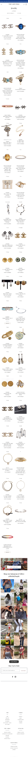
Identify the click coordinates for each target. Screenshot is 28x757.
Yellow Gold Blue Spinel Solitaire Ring (20, 36)
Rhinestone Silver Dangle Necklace (7, 142)
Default (10, 13)
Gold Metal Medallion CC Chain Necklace (7, 344)
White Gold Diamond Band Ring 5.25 (20, 167)
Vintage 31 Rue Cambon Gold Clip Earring (7, 369)
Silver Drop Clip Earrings (7, 194)
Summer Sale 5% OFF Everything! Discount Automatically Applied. (14, 1)
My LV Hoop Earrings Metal (20, 393)
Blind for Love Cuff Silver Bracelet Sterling (20, 520)
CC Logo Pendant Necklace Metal (7, 496)
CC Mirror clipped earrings (20, 269)
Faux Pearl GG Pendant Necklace (7, 469)
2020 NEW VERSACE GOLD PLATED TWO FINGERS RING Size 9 (20, 470)
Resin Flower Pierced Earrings (20, 369)
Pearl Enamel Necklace (20, 89)
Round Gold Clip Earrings (7, 393)
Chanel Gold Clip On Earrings (20, 245)
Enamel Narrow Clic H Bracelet (7, 318)
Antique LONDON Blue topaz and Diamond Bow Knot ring (7, 91)
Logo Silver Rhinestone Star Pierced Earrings (7, 245)
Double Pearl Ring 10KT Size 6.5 (20, 194)
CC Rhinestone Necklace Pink (20, 140)
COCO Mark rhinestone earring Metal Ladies (20, 116)
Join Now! (23, 670)
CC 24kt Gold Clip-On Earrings (7, 269)
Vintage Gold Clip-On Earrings (20, 294)
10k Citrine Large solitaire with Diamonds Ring (7, 168)
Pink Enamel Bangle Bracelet (7, 116)
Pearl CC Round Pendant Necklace (20, 496)
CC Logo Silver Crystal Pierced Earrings (7, 36)
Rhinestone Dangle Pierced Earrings (7, 294)
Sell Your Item (14, 567)
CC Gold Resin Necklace (20, 344)
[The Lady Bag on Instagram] (15, 677)
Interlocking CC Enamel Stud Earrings (7, 418)
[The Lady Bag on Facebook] (12, 677)
